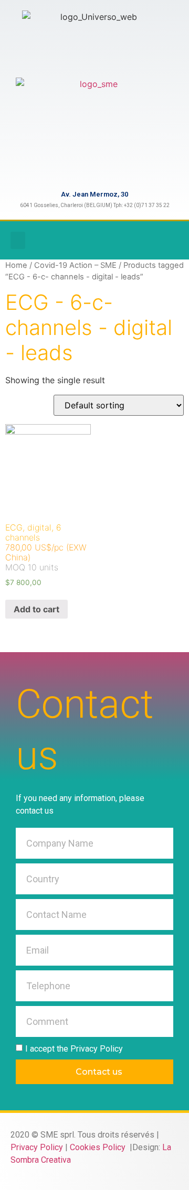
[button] (17, 240)
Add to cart (36, 609)
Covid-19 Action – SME (75, 265)
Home (16, 265)
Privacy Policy (36, 1147)
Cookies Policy (99, 1147)
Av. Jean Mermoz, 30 (94, 194)
